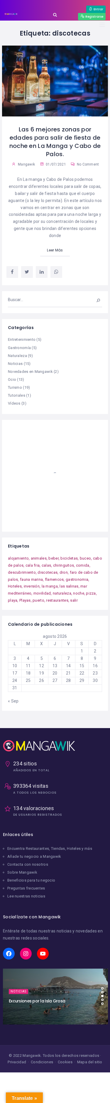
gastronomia (77, 579)
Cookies (65, 1062)
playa (12, 600)
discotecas (47, 572)
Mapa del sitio (89, 1062)
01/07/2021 (55, 164)
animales (39, 558)
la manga (50, 586)
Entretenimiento (21, 339)
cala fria (33, 565)
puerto (38, 600)
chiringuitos (63, 565)
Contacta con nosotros (27, 864)
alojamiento (18, 558)
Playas (25, 600)
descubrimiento (22, 572)
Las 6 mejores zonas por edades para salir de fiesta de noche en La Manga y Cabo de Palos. (55, 141)
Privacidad (17, 1062)
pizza (91, 593)
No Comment (87, 164)
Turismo (15, 387)
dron (64, 572)
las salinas (69, 586)
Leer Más (55, 250)
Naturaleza (17, 355)
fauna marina (31, 579)
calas (46, 565)
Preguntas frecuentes (26, 888)
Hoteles (15, 586)
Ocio (12, 379)
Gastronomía (19, 348)
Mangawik (26, 164)
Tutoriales (16, 395)
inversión (32, 586)
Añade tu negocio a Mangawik (34, 856)
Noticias (15, 363)
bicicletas (69, 558)
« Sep (13, 701)
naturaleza (62, 593)
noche (78, 593)
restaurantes (57, 600)
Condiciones (42, 1062)
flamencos (54, 579)
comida (82, 565)
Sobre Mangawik (22, 872)
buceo (85, 558)
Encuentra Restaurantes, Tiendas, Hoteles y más (49, 848)
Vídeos (14, 403)
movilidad (42, 593)
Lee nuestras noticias (26, 896)
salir (73, 600)
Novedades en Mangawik (30, 371)
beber (53, 558)
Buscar (94, 300)
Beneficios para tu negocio (31, 880)
